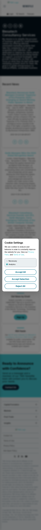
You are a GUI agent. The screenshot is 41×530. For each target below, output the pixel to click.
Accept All (20, 272)
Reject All (20, 286)
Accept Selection (20, 279)
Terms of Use (18, 255)
